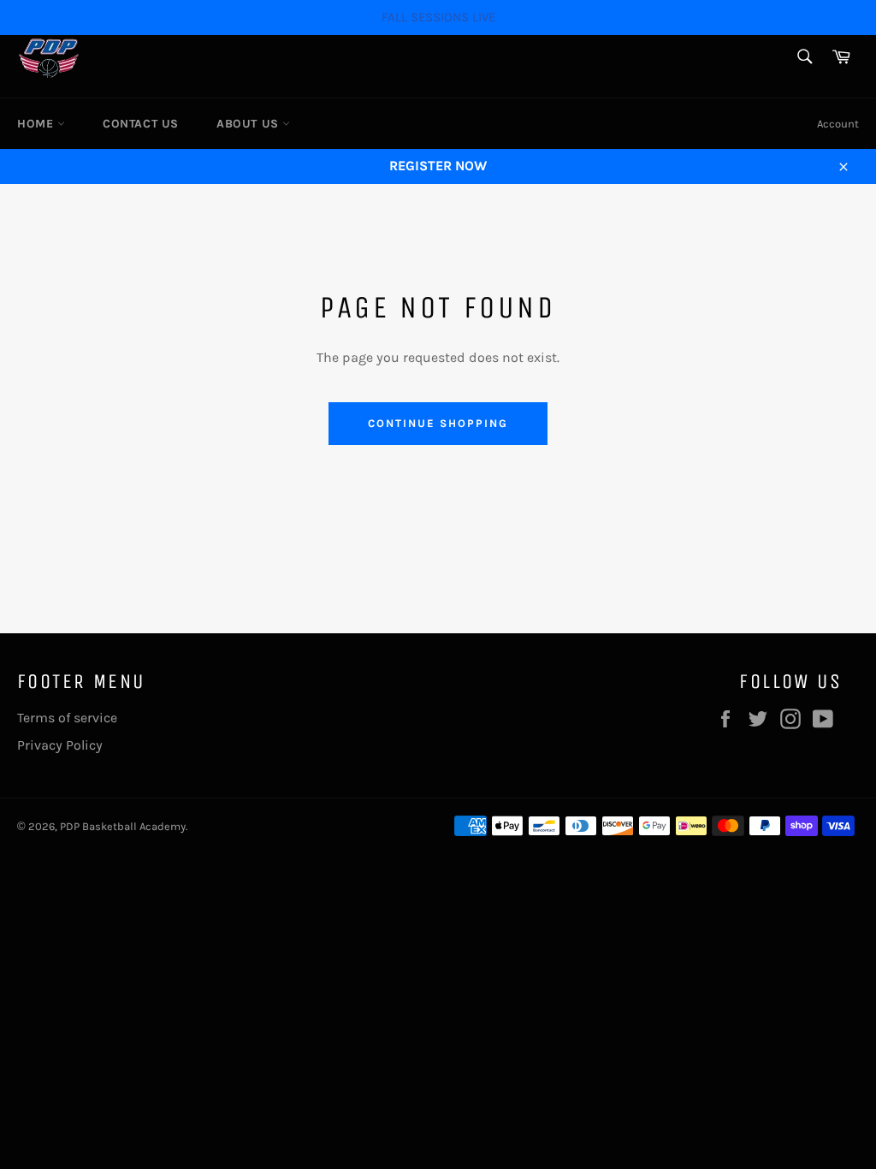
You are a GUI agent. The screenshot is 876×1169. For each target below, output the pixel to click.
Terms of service (67, 717)
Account (838, 123)
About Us (249, 123)
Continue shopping (437, 423)
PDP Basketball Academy (123, 826)
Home (37, 123)
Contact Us (141, 123)
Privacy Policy (60, 745)
